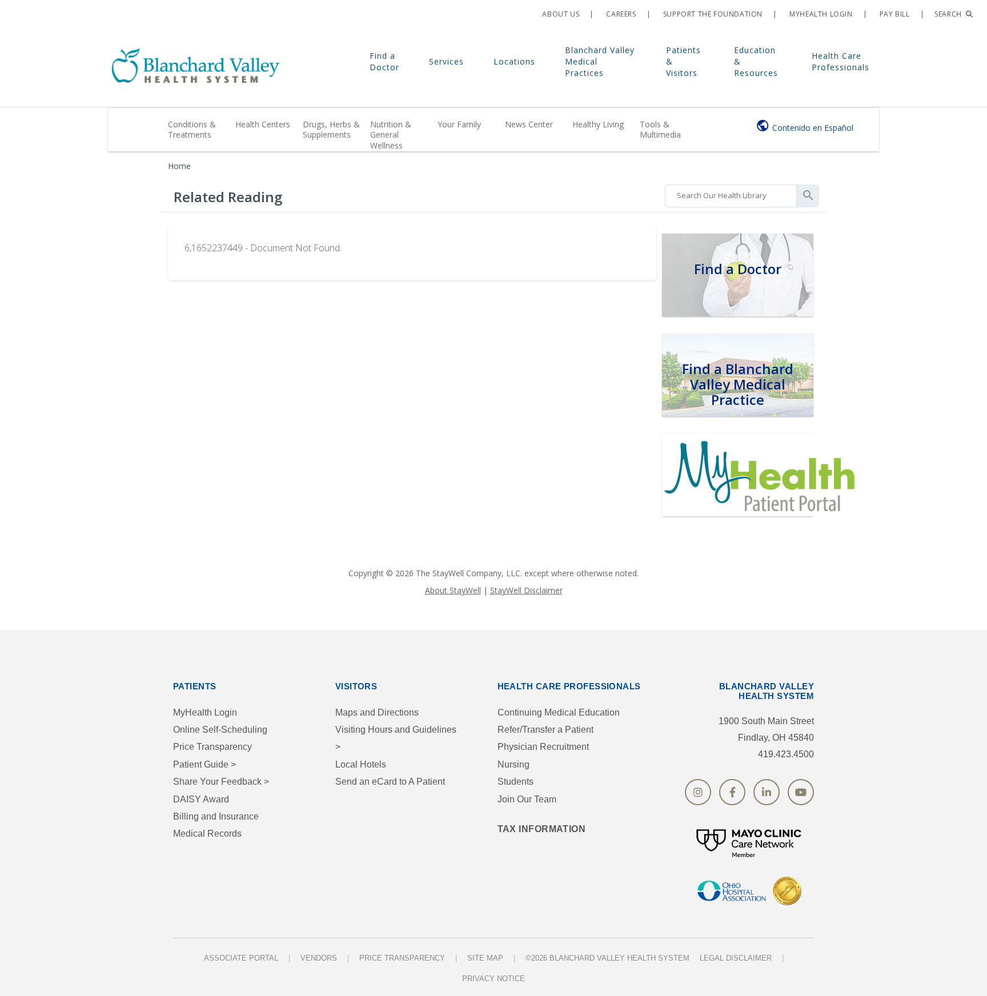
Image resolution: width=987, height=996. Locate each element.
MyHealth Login (205, 712)
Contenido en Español (812, 127)
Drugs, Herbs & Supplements (331, 129)
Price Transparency (212, 747)
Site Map (485, 958)
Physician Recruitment (543, 747)
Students (515, 781)
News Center (529, 124)
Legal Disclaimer (736, 958)
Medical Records (207, 833)
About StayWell (453, 590)
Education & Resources (756, 61)
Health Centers (262, 124)
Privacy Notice (493, 978)
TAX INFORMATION (541, 829)
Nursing (513, 764)
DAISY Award (201, 799)
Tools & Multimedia (660, 129)
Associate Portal (241, 958)
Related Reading (228, 196)
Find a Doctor (384, 61)
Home (179, 165)
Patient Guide (204, 764)
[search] (730, 193)
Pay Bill (893, 14)
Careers (620, 14)
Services (446, 61)
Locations (514, 61)
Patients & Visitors (683, 61)
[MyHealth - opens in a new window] (762, 473)
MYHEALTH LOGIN (820, 14)
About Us (559, 14)
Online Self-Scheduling (220, 729)
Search (949, 14)
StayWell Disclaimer (526, 590)
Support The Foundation (712, 14)
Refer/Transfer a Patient (545, 729)
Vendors (318, 958)
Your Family (459, 124)
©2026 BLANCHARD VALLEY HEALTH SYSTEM (607, 958)
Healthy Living (598, 124)
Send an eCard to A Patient (390, 781)
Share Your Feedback (221, 781)
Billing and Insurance (216, 816)
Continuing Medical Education (558, 712)
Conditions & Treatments (192, 129)
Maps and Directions (377, 712)
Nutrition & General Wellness (390, 134)
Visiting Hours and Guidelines (395, 738)
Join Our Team (526, 799)
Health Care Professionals (840, 61)
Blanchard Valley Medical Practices (600, 61)
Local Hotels (360, 764)
